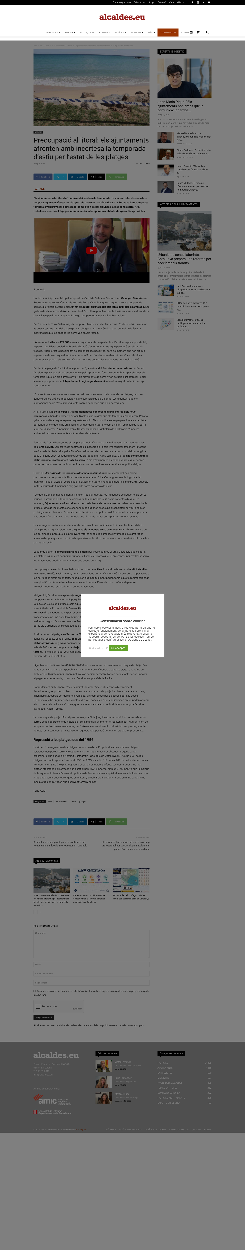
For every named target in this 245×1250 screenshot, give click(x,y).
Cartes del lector (177, 2)
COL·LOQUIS (85, 32)
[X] (203, 2)
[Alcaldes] (122, 17)
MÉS (150, 32)
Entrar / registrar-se (122, 2)
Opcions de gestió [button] (98, 648)
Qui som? (162, 2)
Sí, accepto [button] (118, 648)
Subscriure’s (139, 2)
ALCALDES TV (104, 32)
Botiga (151, 2)
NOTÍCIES (119, 32)
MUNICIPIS (136, 32)
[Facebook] (192, 2)
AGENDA (185, 32)
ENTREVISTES (52, 32)
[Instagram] (198, 2)
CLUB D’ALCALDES (168, 32)
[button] (208, 32)
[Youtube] (209, 2)
